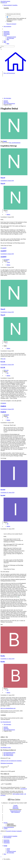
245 (7, 690)
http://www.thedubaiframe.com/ (8, 708)
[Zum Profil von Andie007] (3, 248)
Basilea (3, 656)
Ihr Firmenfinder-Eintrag (9, 752)
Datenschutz (15, 808)
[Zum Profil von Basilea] (14, 653)
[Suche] (1, 49)
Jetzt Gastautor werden (18, 794)
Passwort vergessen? (11, 23)
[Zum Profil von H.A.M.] (3, 358)
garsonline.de (23, 788)
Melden (8, 214)
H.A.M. (3, 361)
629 (7, 373)
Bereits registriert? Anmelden (11, 5)
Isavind (3, 489)
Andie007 (3, 251)
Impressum (15, 806)
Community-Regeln (11, 36)
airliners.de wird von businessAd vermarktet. (11, 760)
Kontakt (15, 805)
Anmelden (9, 21)
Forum (5, 35)
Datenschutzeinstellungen (15, 809)
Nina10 (5, 141)
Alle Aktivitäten (10, 38)
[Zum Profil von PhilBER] (3, 403)
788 (7, 523)
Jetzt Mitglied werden (6, 747)
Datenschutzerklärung (9, 827)
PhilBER (3, 406)
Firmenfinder (7, 34)
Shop (5, 41)
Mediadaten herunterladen (7, 763)
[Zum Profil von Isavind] (14, 486)
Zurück (8, 848)
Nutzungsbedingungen (15, 810)
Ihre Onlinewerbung (8, 755)
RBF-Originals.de (15, 812)
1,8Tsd (8, 262)
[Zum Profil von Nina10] (14, 138)
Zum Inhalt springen (5, 1)
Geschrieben (7, 180)
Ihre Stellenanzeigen (8, 754)
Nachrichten (6, 31)
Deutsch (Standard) (11, 825)
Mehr (8, 39)
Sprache (5, 822)
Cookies (5, 828)
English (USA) (10, 824)
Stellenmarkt (6, 32)
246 (7, 417)
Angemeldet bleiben (11, 18)
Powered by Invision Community (14, 831)
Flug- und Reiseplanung (14, 142)
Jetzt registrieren (7, 26)
